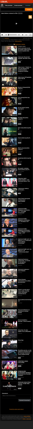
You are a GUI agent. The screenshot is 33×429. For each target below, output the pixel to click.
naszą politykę (27, 416)
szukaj (28, 9)
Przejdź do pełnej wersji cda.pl (16, 409)
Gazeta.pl (6, 38)
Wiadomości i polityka (20, 44)
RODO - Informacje (27, 419)
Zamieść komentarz (24, 400)
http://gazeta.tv (18, 41)
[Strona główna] (4, 2)
